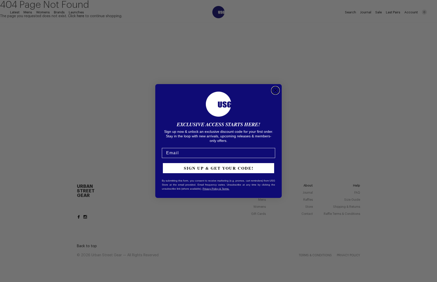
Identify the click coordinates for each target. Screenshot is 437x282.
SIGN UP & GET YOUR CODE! (218, 168)
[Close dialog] (275, 90)
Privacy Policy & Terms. (216, 188)
